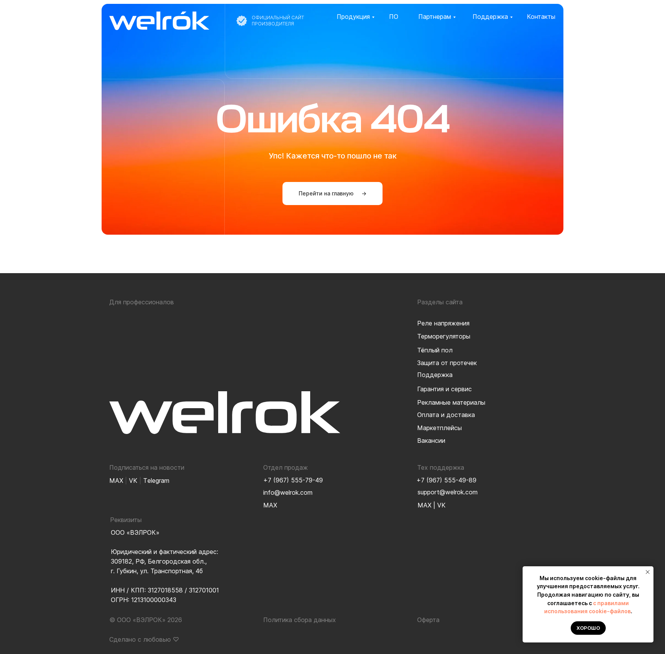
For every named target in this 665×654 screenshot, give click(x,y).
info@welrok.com (287, 492)
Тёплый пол (435, 350)
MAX (424, 505)
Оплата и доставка (446, 415)
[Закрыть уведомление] (648, 572)
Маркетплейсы (439, 428)
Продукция (353, 16)
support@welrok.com (448, 492)
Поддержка (490, 16)
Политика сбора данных (299, 620)
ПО (393, 16)
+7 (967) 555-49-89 (446, 480)
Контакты (541, 16)
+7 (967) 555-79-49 (293, 480)
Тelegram (156, 480)
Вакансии (431, 440)
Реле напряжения (443, 323)
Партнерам (434, 16)
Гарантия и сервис (444, 389)
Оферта (428, 620)
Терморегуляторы (443, 336)
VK (441, 505)
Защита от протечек (447, 363)
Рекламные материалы (451, 402)
